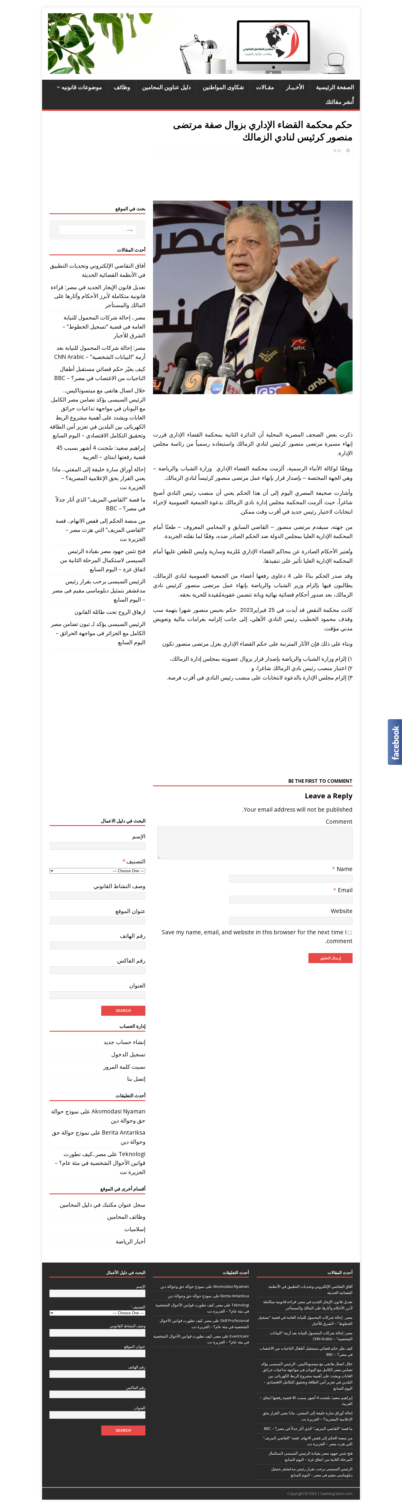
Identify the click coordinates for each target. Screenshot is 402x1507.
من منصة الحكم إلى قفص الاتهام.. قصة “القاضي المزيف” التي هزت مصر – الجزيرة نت (100, 529)
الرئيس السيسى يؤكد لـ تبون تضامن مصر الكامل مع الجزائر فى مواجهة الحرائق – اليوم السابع (98, 633)
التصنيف (133, 861)
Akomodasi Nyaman (118, 1111)
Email (344, 890)
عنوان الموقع (130, 911)
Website (342, 911)
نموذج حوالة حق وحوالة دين (182, 1286)
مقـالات (265, 87)
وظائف (122, 87)
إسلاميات (134, 1229)
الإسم (138, 836)
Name (344, 869)
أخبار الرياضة (130, 1241)
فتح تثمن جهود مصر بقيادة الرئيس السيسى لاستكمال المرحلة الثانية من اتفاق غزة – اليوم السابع (102, 560)
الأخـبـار (295, 87)
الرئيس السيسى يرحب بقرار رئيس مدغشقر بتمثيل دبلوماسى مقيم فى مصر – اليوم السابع (98, 590)
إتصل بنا (136, 1079)
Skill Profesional (234, 1320)
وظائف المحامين (126, 1216)
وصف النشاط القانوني (119, 886)
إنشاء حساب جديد (124, 1042)
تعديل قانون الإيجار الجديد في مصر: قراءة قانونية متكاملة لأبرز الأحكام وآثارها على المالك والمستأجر (98, 296)
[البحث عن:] (97, 230)
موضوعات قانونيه (82, 87)
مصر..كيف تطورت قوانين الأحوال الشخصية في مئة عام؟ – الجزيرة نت (100, 1163)
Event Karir (239, 1336)
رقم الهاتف (132, 936)
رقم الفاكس (131, 960)
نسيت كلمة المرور (124, 1066)
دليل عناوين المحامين (166, 87)
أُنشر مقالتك (339, 102)
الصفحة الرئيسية (335, 87)
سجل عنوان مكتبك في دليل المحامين (102, 1204)
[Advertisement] (246, 176)
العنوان (137, 985)
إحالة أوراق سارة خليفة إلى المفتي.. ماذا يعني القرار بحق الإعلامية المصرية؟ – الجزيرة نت (98, 478)
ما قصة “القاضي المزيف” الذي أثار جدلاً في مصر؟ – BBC (308, 1428)
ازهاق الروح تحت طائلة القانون (109, 612)
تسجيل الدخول (128, 1054)
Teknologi (132, 1154)
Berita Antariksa (123, 1132)
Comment (339, 821)
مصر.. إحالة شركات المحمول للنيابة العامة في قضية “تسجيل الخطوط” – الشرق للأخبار (103, 326)
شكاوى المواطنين (223, 87)
